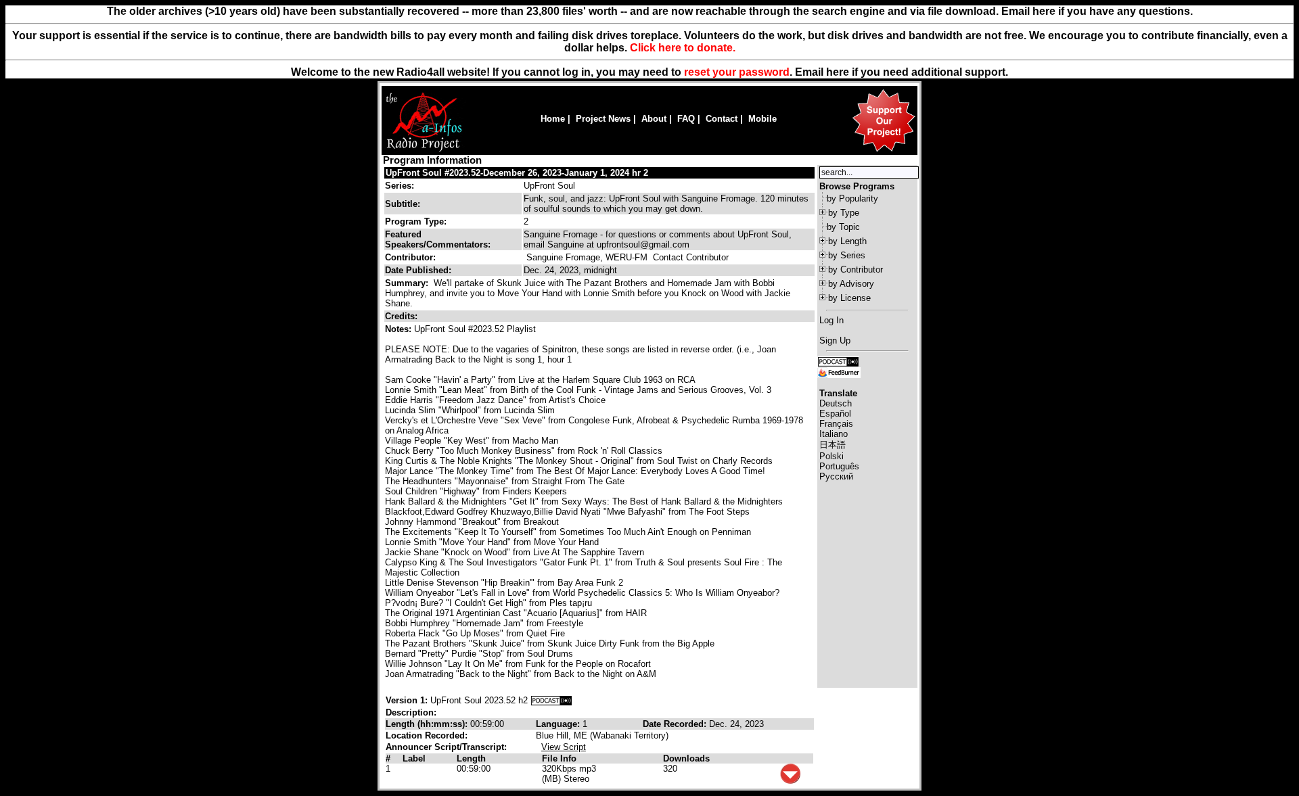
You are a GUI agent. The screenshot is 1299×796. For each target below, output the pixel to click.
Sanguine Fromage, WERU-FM (586, 257)
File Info (559, 758)
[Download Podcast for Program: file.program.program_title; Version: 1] (551, 700)
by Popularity (852, 198)
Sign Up (834, 340)
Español (835, 413)
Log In (831, 320)
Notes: (399, 329)
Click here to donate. (682, 47)
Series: (399, 186)
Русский (836, 476)
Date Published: (418, 270)
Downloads (686, 758)
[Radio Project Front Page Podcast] (838, 361)
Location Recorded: (427, 735)
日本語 (832, 445)
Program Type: (416, 221)
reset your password (737, 72)
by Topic (843, 227)
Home (553, 119)
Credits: (402, 316)
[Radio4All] (424, 150)
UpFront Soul (549, 186)
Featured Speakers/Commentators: (438, 239)
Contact (721, 119)
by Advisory (851, 284)
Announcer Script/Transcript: (446, 747)
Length (471, 758)
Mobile (762, 119)
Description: (411, 712)
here (837, 72)
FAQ (686, 119)
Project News (603, 119)
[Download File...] (790, 781)
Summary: (408, 283)
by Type (843, 213)
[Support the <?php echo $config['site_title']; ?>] (883, 151)
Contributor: (410, 257)
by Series (846, 255)
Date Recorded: (676, 724)
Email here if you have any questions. (1097, 11)
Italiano (833, 434)
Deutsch (835, 403)
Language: (559, 724)
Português (839, 466)
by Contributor (855, 269)
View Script (563, 747)
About (653, 119)
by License (849, 298)
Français (836, 424)
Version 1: (407, 700)
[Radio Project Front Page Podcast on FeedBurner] (839, 372)
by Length (847, 241)
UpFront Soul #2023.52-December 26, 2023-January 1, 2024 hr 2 (517, 173)
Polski (831, 456)
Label (414, 758)
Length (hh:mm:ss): (428, 724)
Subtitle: (402, 204)
